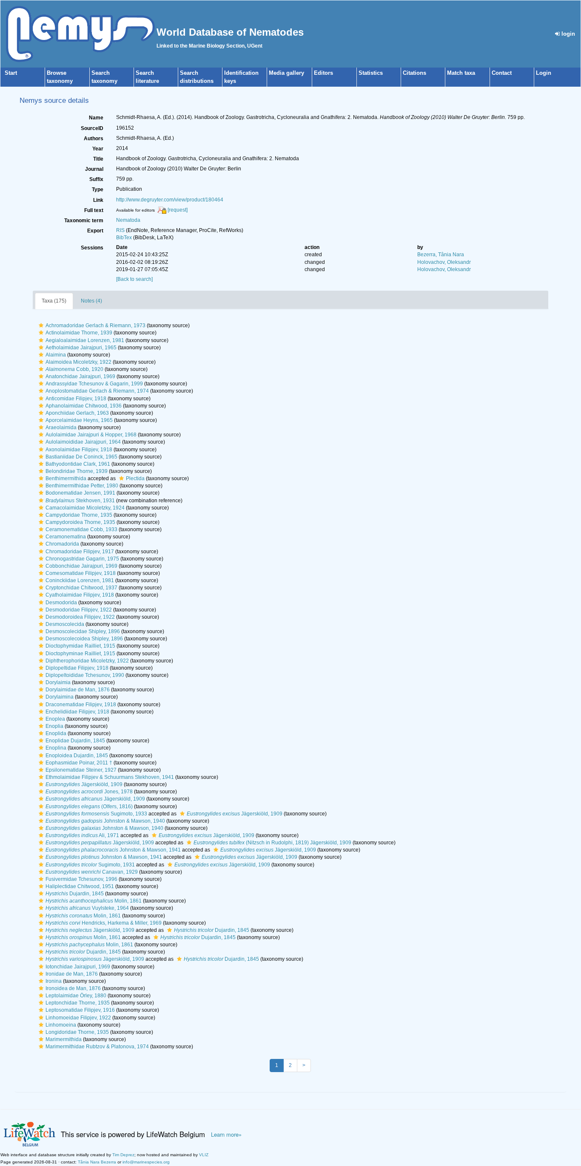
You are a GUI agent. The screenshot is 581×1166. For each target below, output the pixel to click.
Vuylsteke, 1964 (87, 908)
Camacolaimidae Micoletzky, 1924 (85, 508)
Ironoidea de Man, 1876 (73, 988)
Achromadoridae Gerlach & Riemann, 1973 (95, 325)
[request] (178, 210)
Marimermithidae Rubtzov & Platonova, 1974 (97, 1047)
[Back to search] (134, 279)
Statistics (371, 73)
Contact (502, 73)
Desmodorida (61, 603)
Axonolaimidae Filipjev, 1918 (79, 450)
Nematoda (128, 220)
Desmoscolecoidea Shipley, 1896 (84, 639)
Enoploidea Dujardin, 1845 (77, 755)
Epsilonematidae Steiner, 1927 (81, 770)
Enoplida (56, 733)
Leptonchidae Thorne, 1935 (78, 1003)
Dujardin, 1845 (75, 894)
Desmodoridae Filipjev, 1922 (79, 610)
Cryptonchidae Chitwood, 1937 (81, 588)
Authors (93, 139)
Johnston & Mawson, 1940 (105, 821)
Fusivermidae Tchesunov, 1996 (81, 879)
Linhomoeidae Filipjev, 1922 (78, 1018)
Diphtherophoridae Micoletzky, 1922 (87, 661)
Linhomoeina (61, 1025)
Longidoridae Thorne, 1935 (77, 1032)
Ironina (54, 981)
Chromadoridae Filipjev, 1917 (80, 552)
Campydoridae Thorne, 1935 (79, 515)
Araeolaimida (61, 427)
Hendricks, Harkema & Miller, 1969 (104, 923)
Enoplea (55, 719)
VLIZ (203, 1154)
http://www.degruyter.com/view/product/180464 (169, 200)
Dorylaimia (58, 682)
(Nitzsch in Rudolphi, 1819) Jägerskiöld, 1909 (272, 843)
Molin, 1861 (94, 901)
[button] (41, 325)
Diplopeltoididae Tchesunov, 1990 (85, 675)
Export (95, 231)
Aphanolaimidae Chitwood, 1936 (84, 406)
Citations (414, 73)
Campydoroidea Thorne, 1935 (80, 522)
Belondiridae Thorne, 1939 (77, 471)
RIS (120, 230)
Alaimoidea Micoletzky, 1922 (78, 362)
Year (97, 149)
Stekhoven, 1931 (80, 501)
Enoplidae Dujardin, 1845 (75, 741)
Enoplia (54, 726)
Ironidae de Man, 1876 (72, 974)
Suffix (96, 179)
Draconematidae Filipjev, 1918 (81, 705)
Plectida (135, 478)
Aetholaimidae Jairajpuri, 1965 (81, 348)
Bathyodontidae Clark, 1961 (78, 464)
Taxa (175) (54, 301)
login (567, 34)
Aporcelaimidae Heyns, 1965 (79, 420)
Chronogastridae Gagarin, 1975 (82, 559)
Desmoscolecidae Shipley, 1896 (83, 631)
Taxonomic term (83, 221)
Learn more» (226, 1134)
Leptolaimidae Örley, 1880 (76, 996)
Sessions (92, 248)
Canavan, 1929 (92, 872)
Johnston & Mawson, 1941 (113, 850)
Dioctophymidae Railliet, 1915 (80, 646)
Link (98, 200)
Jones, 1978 (89, 792)
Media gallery (286, 73)
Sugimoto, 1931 (90, 865)
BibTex (124, 238)
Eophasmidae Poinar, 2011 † (79, 763)
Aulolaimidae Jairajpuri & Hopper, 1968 (91, 435)
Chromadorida (62, 544)
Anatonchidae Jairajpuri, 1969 (80, 376)
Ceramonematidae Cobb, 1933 (81, 529)
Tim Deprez (123, 1154)
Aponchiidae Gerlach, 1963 (77, 413)
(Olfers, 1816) (89, 806)
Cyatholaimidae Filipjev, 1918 (80, 595)
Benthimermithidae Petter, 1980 (82, 486)
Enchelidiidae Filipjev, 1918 (77, 712)
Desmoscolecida (65, 624)
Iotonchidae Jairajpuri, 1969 (78, 967)
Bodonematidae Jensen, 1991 (80, 493)
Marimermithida (64, 1039)
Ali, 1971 (82, 835)
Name (96, 118)
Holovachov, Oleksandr (444, 262)
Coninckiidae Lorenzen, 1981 (80, 580)
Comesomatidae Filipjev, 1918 (81, 573)
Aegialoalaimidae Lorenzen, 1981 (85, 340)
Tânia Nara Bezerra (97, 1162)
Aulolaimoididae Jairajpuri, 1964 (83, 442)
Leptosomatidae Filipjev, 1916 (80, 1010)
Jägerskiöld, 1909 (84, 784)
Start (11, 73)
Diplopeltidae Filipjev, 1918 (77, 668)
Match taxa (461, 73)
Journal (94, 169)
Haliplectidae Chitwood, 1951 (80, 886)
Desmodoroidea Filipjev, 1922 (80, 617)
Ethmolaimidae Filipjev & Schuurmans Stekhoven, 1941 (110, 777)
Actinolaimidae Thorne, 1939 (79, 333)
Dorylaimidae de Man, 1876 (78, 690)
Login (543, 73)
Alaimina (56, 355)
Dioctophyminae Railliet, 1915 (80, 654)
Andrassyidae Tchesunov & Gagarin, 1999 (94, 384)
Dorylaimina (60, 697)
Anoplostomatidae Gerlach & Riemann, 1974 (97, 391)
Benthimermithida (66, 478)
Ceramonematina (66, 537)
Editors (323, 73)
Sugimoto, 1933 (96, 814)
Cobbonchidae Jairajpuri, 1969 (81, 566)
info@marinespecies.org (146, 1162)
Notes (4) (91, 301)
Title (98, 159)
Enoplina (56, 748)
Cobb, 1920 (74, 369)
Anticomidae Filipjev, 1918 (76, 399)
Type (97, 189)
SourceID (92, 128)
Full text (93, 210)
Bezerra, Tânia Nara (440, 255)
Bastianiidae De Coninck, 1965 (81, 457)
